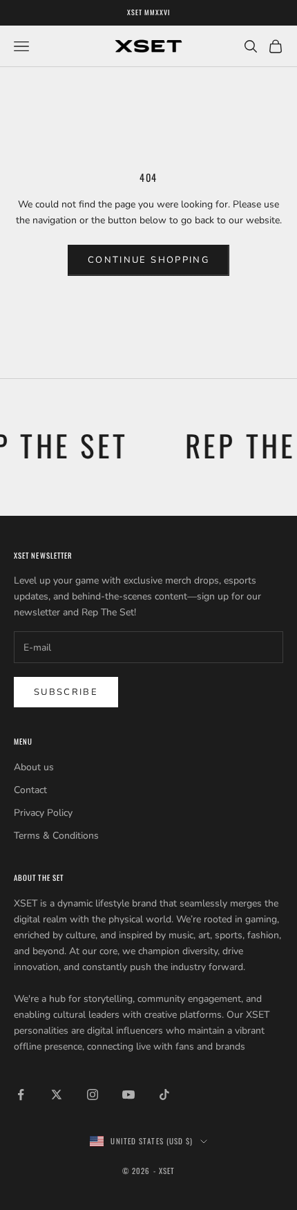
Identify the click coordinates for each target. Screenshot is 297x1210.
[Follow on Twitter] (57, 1094)
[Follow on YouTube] (128, 1094)
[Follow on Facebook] (21, 1094)
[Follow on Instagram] (92, 1094)
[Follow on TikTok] (164, 1094)
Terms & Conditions (56, 835)
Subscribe (66, 692)
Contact (30, 790)
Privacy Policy (43, 812)
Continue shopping (148, 260)
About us (34, 767)
